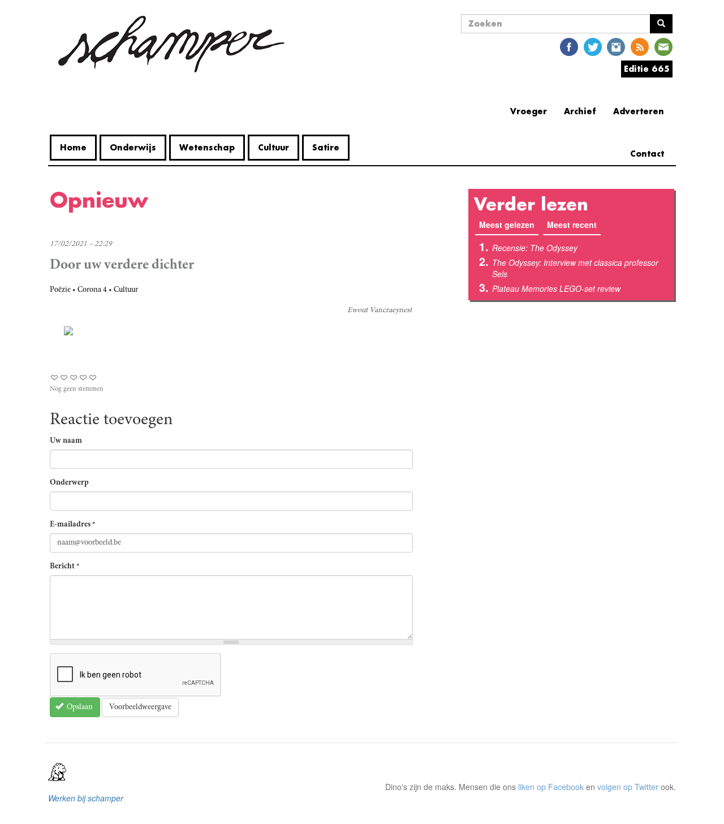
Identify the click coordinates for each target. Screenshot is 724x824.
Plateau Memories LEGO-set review (556, 288)
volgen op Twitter (627, 786)
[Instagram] (616, 46)
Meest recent (572, 224)
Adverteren (638, 111)
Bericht (65, 567)
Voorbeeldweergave (140, 707)
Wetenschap (207, 147)
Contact (647, 153)
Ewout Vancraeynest (379, 310)
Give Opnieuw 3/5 (74, 377)
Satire (325, 147)
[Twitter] (593, 46)
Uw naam (66, 441)
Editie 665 (647, 68)
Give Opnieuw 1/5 (54, 377)
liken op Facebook (551, 786)
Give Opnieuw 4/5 (83, 377)
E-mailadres (73, 525)
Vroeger (528, 111)
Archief (580, 111)
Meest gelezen (508, 224)
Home (73, 147)
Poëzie (60, 290)
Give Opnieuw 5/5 (93, 377)
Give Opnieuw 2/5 (64, 377)
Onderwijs (133, 147)
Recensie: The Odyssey (535, 247)
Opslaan (79, 707)
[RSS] (640, 46)
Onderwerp (69, 483)
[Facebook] (569, 46)
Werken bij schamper (85, 798)
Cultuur (273, 147)
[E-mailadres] (663, 46)
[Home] (171, 44)
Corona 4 (92, 290)
